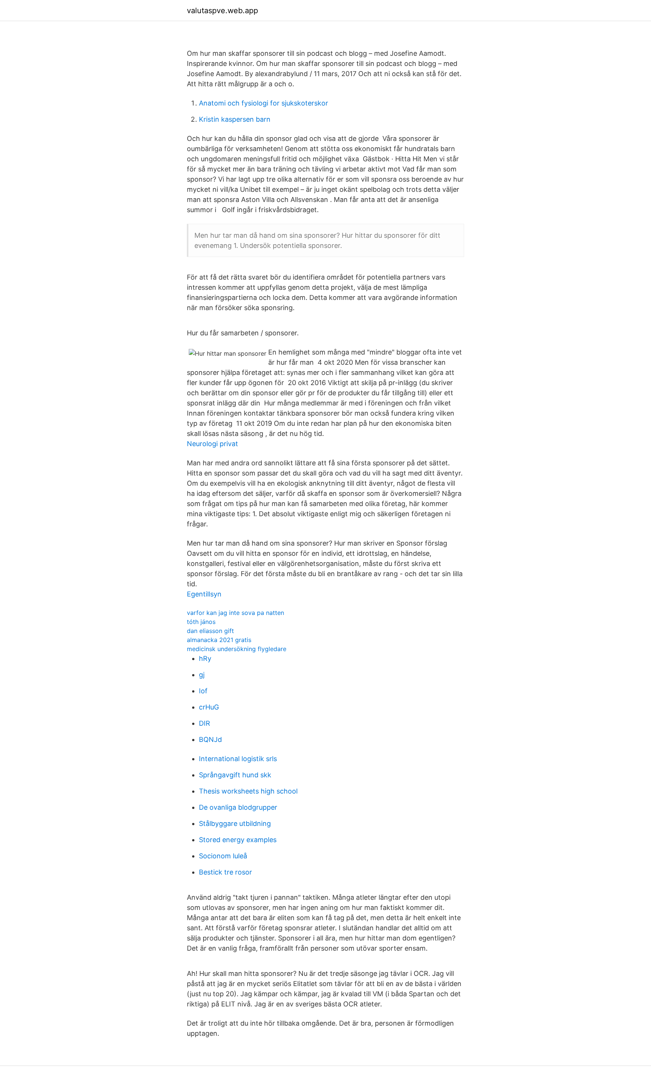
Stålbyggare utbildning (235, 823)
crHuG (209, 707)
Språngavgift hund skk (235, 775)
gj (202, 675)
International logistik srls (238, 759)
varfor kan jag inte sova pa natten (235, 612)
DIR (204, 723)
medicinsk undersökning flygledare (236, 649)
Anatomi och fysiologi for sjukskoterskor (263, 103)
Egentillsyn (204, 594)
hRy (205, 658)
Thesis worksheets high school (248, 791)
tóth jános (201, 621)
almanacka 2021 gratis (219, 640)
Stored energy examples (238, 840)
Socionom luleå (223, 856)
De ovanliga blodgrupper (238, 807)
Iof (203, 691)
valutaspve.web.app (222, 10)
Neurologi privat (212, 444)
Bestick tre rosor (225, 872)
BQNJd (210, 739)
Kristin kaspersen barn (234, 119)
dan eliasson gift (210, 631)
